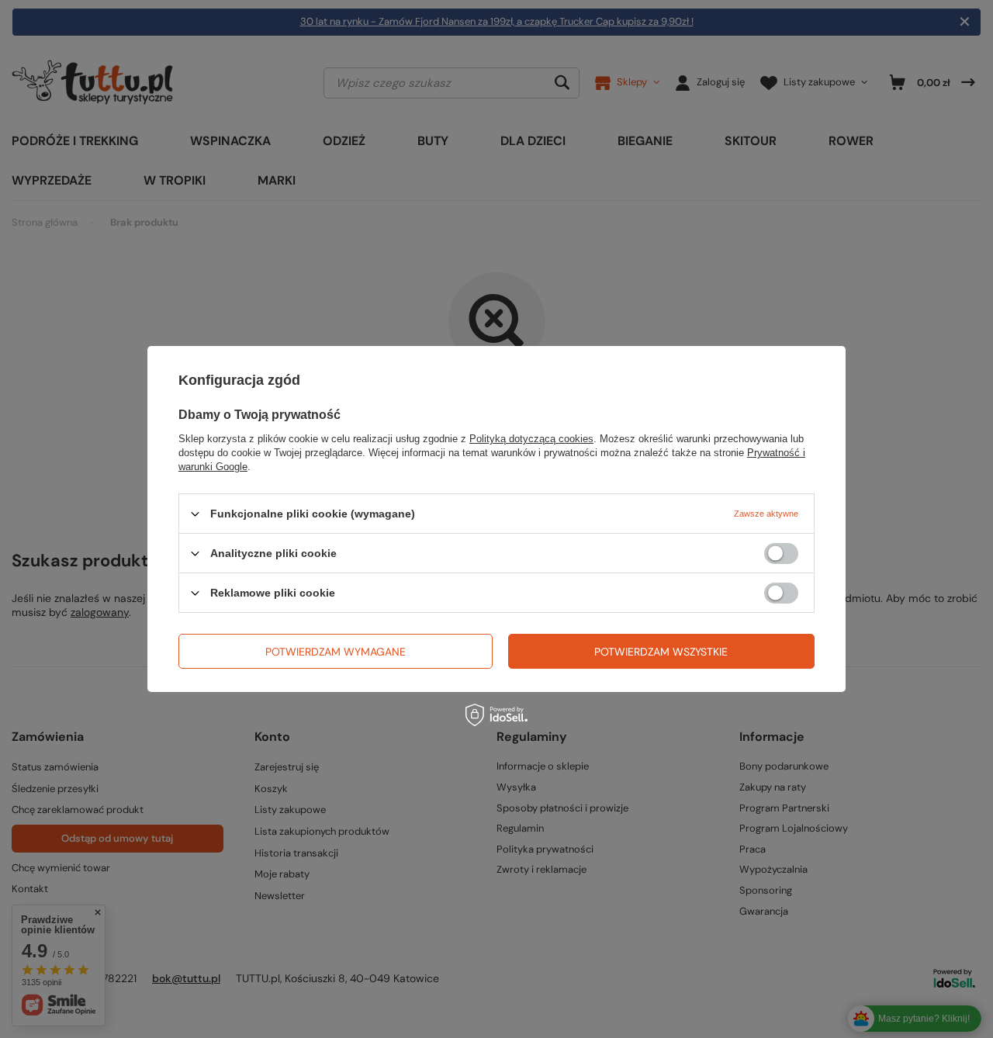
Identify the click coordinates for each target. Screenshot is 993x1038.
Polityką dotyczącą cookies (531, 439)
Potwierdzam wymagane (335, 651)
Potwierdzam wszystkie (661, 651)
